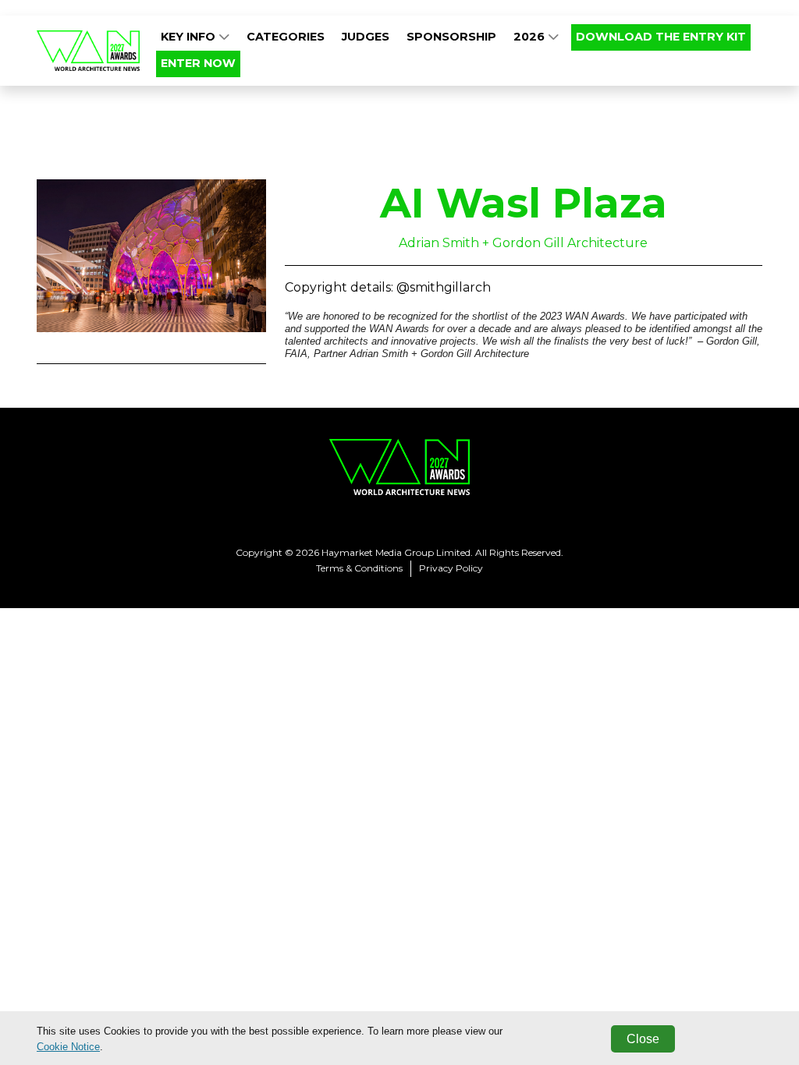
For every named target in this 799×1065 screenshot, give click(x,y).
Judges (365, 37)
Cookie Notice (68, 1047)
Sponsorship (451, 37)
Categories (286, 37)
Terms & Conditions (359, 568)
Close (643, 1039)
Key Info (189, 37)
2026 (530, 37)
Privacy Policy (451, 568)
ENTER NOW (198, 63)
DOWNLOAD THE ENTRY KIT (661, 37)
